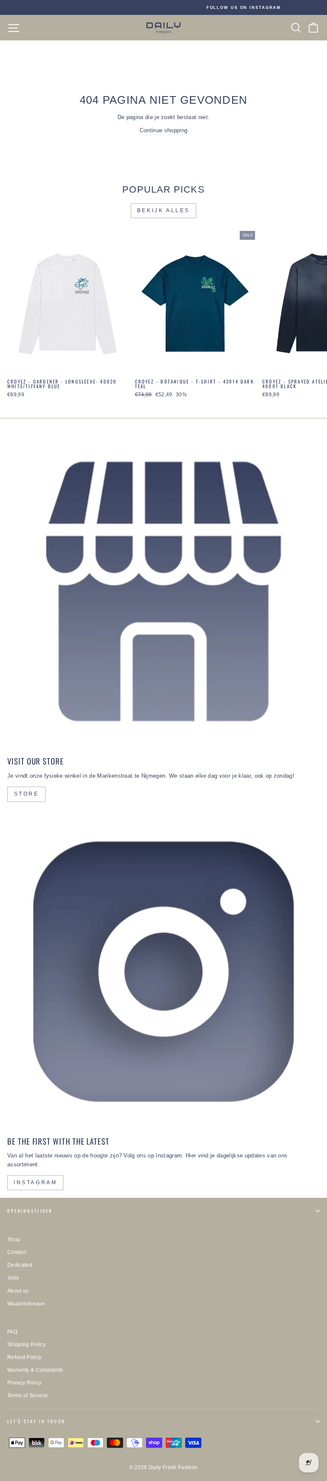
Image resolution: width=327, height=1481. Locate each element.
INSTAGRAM (35, 1182)
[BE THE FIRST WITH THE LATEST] (163, 972)
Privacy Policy (24, 1383)
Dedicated (19, 1265)
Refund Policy (24, 1357)
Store (26, 794)
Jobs (13, 1278)
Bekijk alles (163, 210)
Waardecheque (26, 1304)
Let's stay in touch (36, 1421)
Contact (16, 1252)
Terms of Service (27, 1396)
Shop (13, 1239)
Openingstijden (29, 1211)
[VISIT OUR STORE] (163, 591)
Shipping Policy (26, 1344)
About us (18, 1291)
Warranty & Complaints (35, 1370)
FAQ (12, 1332)
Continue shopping (163, 130)
